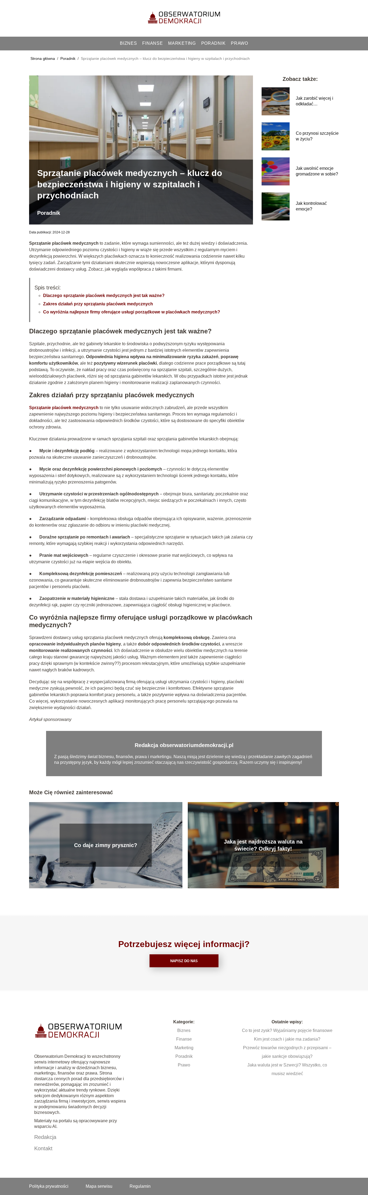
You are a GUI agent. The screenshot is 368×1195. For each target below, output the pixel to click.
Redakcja (45, 1137)
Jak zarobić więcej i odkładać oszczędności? (314, 101)
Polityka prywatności (48, 1186)
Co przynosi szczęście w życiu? (317, 136)
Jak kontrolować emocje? (311, 206)
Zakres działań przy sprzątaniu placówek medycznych (98, 304)
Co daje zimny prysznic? (105, 845)
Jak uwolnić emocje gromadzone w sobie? (317, 171)
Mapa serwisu (99, 1186)
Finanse (152, 43)
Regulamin (140, 1186)
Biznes (128, 43)
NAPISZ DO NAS (184, 961)
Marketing (182, 43)
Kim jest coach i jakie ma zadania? (287, 1039)
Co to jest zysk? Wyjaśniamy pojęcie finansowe (287, 1030)
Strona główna (43, 58)
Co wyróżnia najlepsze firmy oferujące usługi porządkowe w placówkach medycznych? (131, 312)
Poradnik (213, 43)
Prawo (239, 43)
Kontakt (43, 1148)
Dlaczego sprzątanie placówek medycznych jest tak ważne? (104, 295)
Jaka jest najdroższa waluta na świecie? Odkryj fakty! (263, 845)
